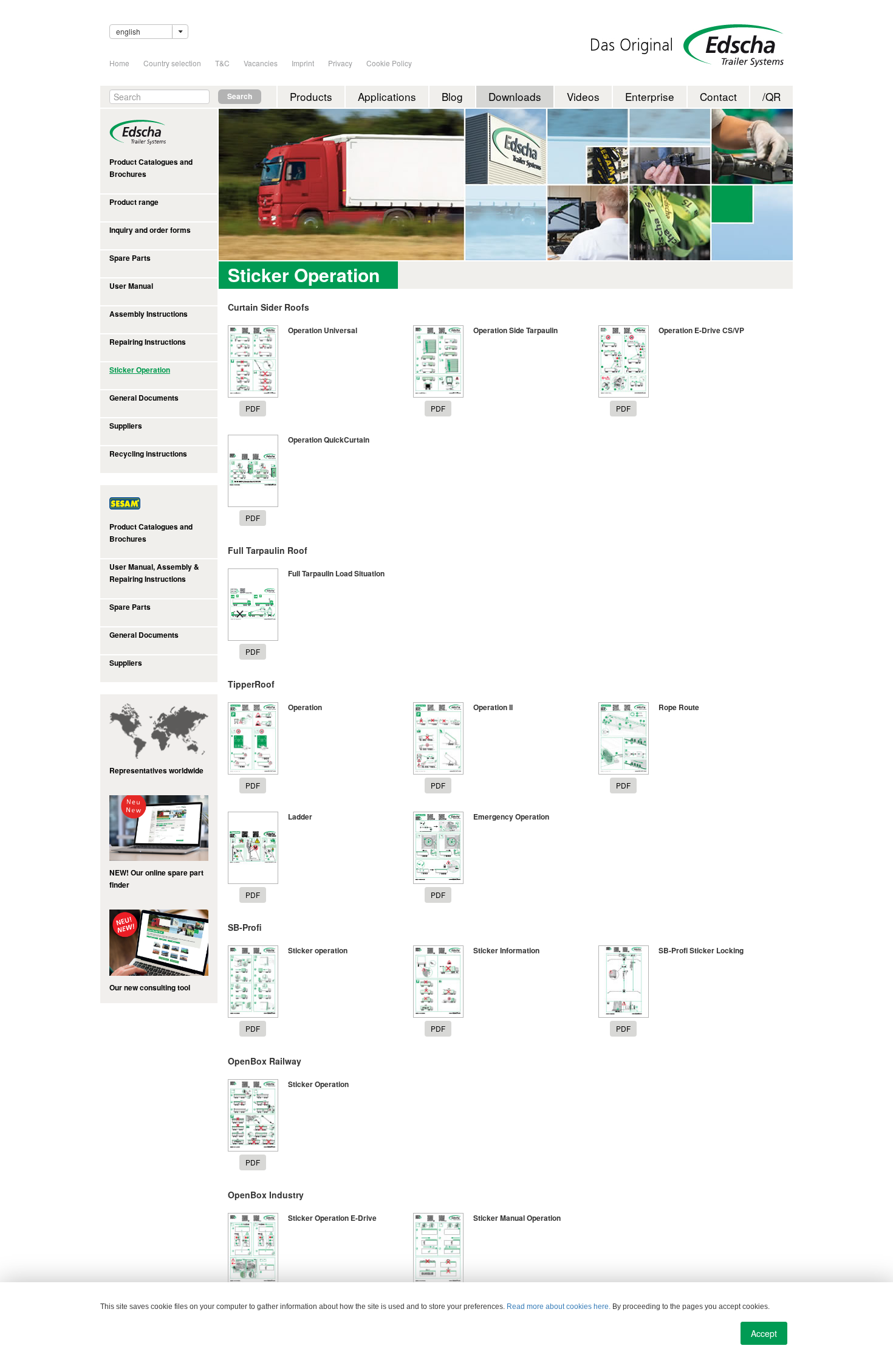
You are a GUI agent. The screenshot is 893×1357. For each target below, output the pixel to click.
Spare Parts (130, 258)
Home (119, 63)
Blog (452, 96)
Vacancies (261, 63)
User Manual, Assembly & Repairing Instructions (154, 573)
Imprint (303, 63)
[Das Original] (631, 46)
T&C (222, 63)
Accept (764, 1333)
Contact (718, 96)
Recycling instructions (148, 454)
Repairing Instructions (147, 342)
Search (239, 96)
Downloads (514, 96)
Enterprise (649, 96)
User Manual (131, 286)
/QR (771, 96)
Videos (583, 96)
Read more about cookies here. (559, 1306)
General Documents (144, 398)
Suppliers (125, 426)
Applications (387, 96)
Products (311, 96)
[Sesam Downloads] (158, 502)
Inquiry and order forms (150, 230)
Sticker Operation (139, 370)
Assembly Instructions (148, 314)
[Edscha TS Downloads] (158, 132)
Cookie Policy (389, 63)
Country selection (172, 63)
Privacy (340, 63)
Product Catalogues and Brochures (151, 168)
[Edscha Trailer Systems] (733, 45)
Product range (134, 202)
